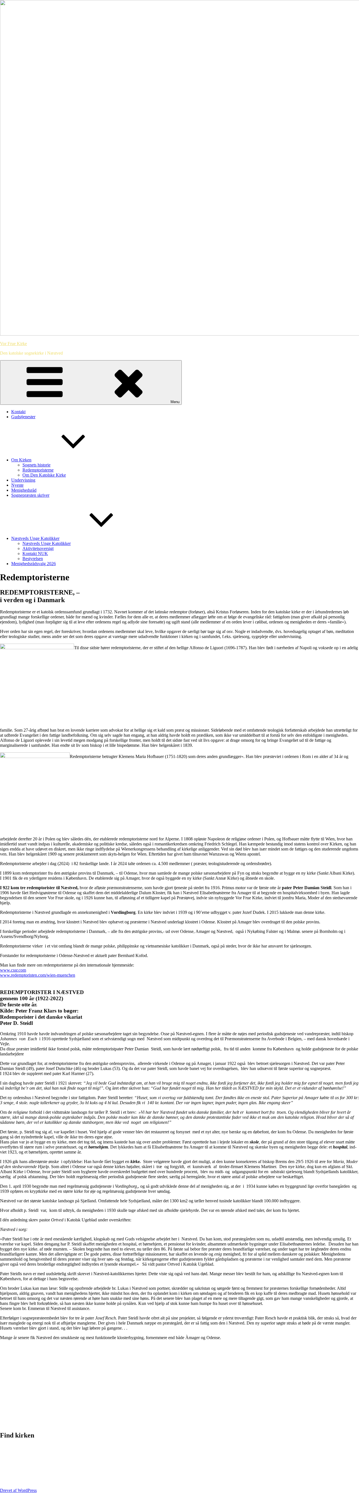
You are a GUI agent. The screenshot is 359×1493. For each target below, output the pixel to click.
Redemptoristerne (38, 470)
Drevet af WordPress (18, 1490)
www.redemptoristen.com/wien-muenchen (37, 975)
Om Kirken (21, 459)
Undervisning (23, 480)
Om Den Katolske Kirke (44, 475)
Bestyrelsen (32, 558)
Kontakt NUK (35, 553)
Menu (175, 402)
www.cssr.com (13, 970)
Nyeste (17, 485)
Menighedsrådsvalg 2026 (33, 563)
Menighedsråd (23, 490)
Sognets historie (36, 465)
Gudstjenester (23, 416)
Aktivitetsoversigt (38, 548)
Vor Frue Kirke (13, 343)
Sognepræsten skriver (30, 495)
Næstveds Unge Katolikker (35, 538)
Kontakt (18, 411)
